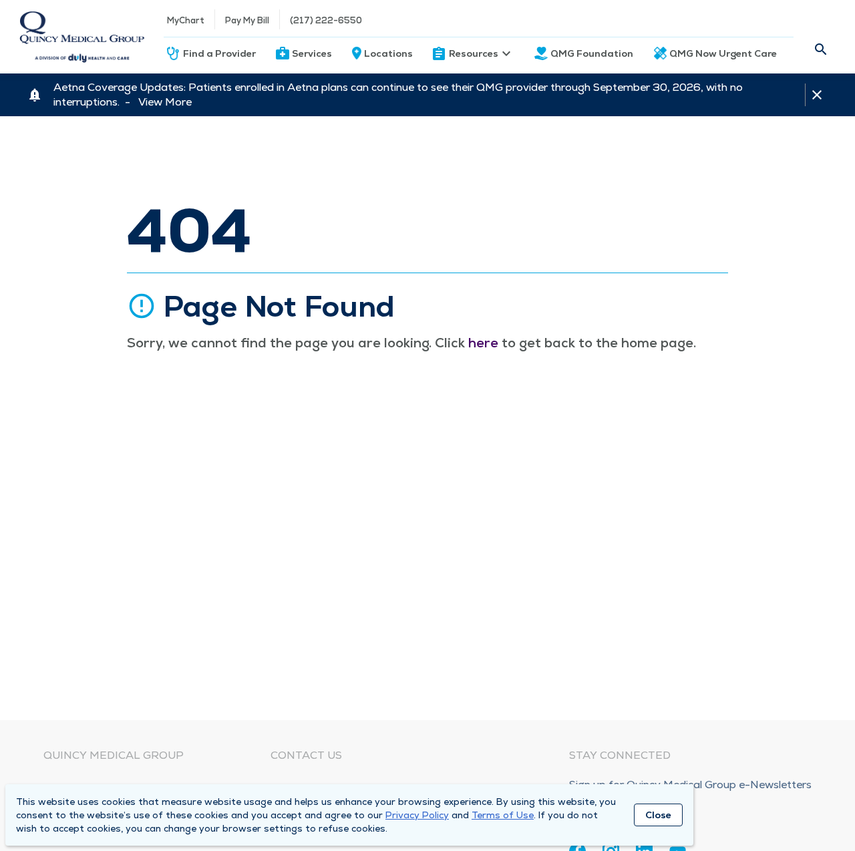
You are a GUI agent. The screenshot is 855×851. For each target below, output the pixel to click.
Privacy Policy (417, 815)
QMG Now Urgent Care (723, 53)
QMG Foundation (591, 53)
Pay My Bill (247, 20)
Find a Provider (219, 53)
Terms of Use (503, 815)
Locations (388, 53)
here (483, 342)
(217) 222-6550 (326, 20)
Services (312, 53)
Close (658, 815)
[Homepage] (82, 36)
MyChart (185, 20)
